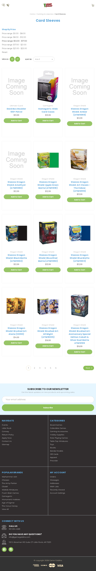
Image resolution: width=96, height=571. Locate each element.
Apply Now (7, 438)
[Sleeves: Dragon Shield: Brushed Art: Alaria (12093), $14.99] (16, 306)
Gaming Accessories (59, 431)
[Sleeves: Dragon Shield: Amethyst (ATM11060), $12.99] (16, 159)
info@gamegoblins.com (19, 537)
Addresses (54, 483)
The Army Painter (9, 483)
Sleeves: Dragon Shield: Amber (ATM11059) (79, 111)
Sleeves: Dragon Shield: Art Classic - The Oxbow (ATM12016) (79, 186)
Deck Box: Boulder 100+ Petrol (16, 110)
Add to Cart (16, 120)
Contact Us (7, 441)
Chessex (5, 480)
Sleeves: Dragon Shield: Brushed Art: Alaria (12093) (16, 331)
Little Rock (6, 428)
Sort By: (28, 59)
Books (53, 448)
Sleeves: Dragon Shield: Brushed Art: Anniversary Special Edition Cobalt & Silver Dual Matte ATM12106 (80, 335)
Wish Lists (54, 486)
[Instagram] (10, 549)
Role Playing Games (59, 438)
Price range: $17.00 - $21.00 (14, 44)
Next (88, 368)
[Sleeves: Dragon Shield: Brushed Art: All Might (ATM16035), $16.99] (48, 306)
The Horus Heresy (10, 506)
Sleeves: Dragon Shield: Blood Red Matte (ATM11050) (48, 258)
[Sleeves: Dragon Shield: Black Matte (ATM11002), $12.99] (16, 233)
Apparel (53, 457)
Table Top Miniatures (59, 441)
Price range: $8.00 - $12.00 (14, 37)
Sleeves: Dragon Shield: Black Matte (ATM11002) (16, 258)
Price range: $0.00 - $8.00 (14, 33)
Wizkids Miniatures (10, 490)
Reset (4, 52)
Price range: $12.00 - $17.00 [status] (14, 41)
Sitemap (5, 444)
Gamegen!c (7, 496)
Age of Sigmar (8, 503)
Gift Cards (54, 454)
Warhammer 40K (9, 477)
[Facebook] (4, 549)
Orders (53, 477)
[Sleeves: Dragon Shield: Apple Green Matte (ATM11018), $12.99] (48, 159)
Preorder (54, 460)
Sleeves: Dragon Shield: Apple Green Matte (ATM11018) (48, 185)
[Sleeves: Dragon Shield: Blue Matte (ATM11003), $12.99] (79, 233)
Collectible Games (58, 428)
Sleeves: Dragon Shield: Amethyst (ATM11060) (16, 185)
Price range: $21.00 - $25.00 (14, 48)
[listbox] (43, 59)
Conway (5, 431)
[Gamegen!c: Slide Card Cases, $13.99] (48, 86)
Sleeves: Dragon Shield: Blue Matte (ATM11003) (80, 258)
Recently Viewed (57, 490)
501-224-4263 (14, 529)
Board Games (56, 425)
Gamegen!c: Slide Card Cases (48, 110)
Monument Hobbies (11, 499)
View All (5, 509)
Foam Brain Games (10, 493)
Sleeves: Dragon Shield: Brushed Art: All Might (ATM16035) (48, 333)
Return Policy (8, 435)
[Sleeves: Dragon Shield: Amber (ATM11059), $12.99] (79, 86)
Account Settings (57, 493)
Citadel (5, 486)
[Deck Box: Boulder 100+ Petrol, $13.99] (16, 86)
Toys (52, 444)
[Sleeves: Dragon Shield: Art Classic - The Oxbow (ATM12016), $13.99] (79, 159)
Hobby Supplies (57, 435)
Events (5, 425)
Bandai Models (56, 451)
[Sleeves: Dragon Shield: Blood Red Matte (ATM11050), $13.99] (48, 233)
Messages (54, 480)
